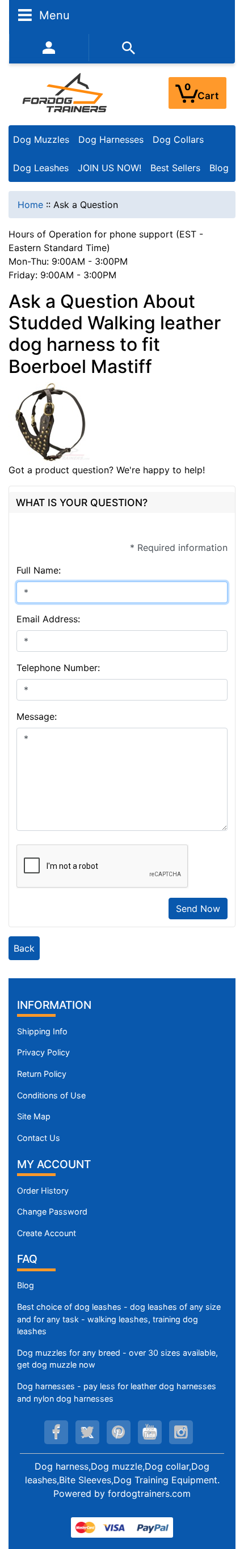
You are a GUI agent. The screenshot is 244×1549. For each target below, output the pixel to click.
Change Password (52, 1211)
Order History (43, 1190)
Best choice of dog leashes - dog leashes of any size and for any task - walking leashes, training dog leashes (119, 1319)
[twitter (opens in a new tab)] (87, 1432)
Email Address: (48, 619)
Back (24, 948)
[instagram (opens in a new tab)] (181, 1432)
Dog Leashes (41, 167)
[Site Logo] (65, 92)
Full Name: (38, 570)
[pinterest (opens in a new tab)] (118, 1432)
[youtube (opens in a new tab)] (149, 1432)
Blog (219, 167)
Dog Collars (178, 139)
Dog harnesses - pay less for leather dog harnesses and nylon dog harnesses (116, 1392)
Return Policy (41, 1074)
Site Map (34, 1116)
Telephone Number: (58, 667)
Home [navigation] (30, 204)
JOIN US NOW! (109, 167)
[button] (223, 1493)
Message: (36, 716)
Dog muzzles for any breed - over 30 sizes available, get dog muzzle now (117, 1359)
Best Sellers (175, 167)
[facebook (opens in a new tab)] (56, 1432)
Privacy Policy (43, 1052)
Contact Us (38, 1138)
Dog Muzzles (41, 139)
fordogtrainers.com (149, 1493)
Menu (53, 15)
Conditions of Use (51, 1095)
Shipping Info (42, 1031)
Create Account (46, 1233)
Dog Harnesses (111, 139)
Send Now (198, 908)
